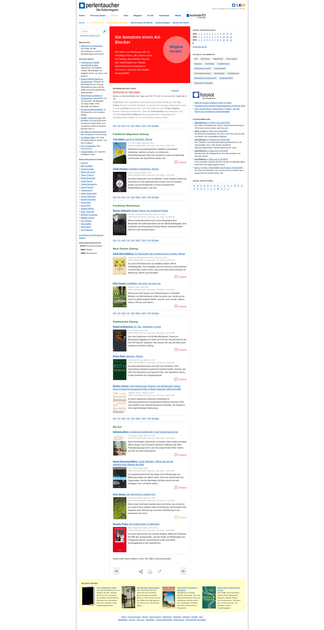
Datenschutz (179, 620)
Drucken (175, 90)
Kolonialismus (233, 73)
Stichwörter (167, 617)
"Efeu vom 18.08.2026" (211, 131)
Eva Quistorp (86, 221)
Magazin (138, 15)
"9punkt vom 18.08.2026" (212, 140)
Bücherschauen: (97, 23)
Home (82, 15)
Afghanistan (218, 59)
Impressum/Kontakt (164, 620)
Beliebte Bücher (90, 583)
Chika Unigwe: (136, 169)
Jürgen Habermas (88, 196)
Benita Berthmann (88, 178)
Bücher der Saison (181, 23)
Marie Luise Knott (88, 172)
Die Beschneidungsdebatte (92, 109)
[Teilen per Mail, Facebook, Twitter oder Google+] (140, 571)
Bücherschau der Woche (142, 23)
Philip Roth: (128, 356)
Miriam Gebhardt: (140, 210)
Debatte (194, 617)
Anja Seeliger (86, 224)
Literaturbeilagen (162, 23)
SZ (128, 126)
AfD (195, 59)
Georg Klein (85, 205)
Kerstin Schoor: (147, 387)
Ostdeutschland (226, 78)
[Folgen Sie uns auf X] (236, 5)
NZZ (124, 126)
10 (224, 37)
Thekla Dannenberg (89, 184)
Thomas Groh (86, 190)
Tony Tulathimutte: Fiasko (107, 588)
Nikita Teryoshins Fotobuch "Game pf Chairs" (213, 103)
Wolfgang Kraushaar (89, 215)
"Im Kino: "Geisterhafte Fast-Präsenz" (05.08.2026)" (219, 168)
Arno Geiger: (134, 494)
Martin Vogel (86, 227)
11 (227, 37)
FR (119, 126)
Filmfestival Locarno (202, 68)
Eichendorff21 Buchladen (196, 620)
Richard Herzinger (88, 199)
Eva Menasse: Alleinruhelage (148, 588)
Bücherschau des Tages (117, 23)
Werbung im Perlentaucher (92, 46)
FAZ (114, 126)
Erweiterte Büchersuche (90, 36)
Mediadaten (122, 620)
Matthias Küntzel (87, 218)
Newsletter (164, 15)
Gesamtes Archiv (200, 47)
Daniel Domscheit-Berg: (143, 463)
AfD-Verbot (205, 59)
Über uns (140, 620)
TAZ (132, 126)
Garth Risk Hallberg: (149, 254)
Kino (126, 15)
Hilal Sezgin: (136, 283)
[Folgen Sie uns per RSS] (243, 5)
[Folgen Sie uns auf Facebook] (240, 5)
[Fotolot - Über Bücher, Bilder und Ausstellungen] (204, 98)
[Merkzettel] (158, 571)
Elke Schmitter (87, 166)
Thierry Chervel (87, 175)
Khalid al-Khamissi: (137, 326)
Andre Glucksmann (89, 193)
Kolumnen (177, 617)
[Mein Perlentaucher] (233, 5)
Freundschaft (219, 68)
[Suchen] (104, 31)
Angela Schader (87, 169)
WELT (138, 126)
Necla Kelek (86, 202)
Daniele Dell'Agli (87, 209)
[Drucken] (149, 571)
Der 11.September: (88, 146)
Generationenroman (202, 73)
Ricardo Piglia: (136, 524)
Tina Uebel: (132, 139)
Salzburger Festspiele (203, 83)
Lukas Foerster (87, 187)
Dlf (149, 126)
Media (178, 15)
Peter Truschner (87, 212)
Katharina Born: (145, 432)
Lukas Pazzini (86, 181)
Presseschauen (97, 15)
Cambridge (209, 64)
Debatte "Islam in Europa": (91, 118)
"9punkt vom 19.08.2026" (212, 123)
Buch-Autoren (155, 617)
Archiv (150, 15)
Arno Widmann (87, 230)
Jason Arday (231, 59)
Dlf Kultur (155, 126)
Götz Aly (84, 163)
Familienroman (223, 64)
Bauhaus (198, 64)
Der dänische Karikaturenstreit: (93, 132)
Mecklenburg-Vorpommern (205, 78)
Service (132, 620)
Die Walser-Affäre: (88, 137)
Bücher (114, 15)
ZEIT (144, 126)
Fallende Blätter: (87, 152)
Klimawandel (219, 73)
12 (231, 37)
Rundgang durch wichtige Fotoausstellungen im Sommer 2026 (220, 106)
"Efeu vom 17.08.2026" (211, 151)
